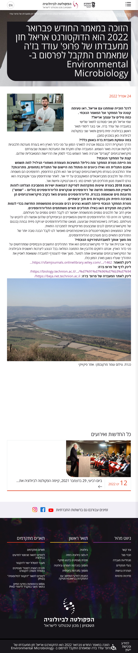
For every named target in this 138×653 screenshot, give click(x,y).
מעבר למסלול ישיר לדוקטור (30, 563)
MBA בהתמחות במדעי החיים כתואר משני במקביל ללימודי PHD (27, 585)
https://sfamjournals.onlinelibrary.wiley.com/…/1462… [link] (71, 262)
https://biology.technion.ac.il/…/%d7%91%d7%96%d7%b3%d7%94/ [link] (80, 271)
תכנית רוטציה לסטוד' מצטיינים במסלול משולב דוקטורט (29, 569)
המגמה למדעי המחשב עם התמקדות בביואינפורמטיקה (73, 577)
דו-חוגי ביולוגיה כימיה (77, 555)
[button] (69, 364)
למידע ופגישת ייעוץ (126, 646)
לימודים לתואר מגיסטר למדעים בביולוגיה (29, 556)
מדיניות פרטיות (123, 576)
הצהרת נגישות (123, 570)
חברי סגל (126, 555)
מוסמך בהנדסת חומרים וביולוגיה (71, 565)
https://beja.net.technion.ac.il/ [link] (57, 276)
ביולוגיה (84, 549)
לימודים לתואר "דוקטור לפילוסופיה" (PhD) (26, 577)
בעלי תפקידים (123, 565)
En (11, 5)
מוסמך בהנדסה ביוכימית (75, 570)
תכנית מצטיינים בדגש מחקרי (73, 560)
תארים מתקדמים (36, 549)
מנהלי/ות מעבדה (122, 560)
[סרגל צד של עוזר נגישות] (114, 647)
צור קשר (126, 549)
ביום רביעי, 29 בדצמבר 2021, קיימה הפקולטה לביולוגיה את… (59, 480)
